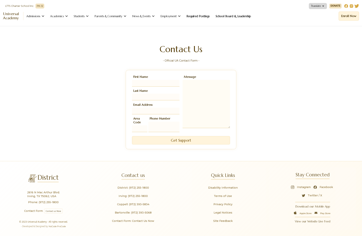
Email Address (143, 104)
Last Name (140, 91)
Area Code (137, 120)
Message (190, 77)
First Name (140, 77)
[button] (318, 6)
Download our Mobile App (312, 206)
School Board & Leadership (233, 16)
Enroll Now (348, 16)
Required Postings (198, 16)
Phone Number (160, 118)
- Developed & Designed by (43, 226)
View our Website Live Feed (312, 221)
